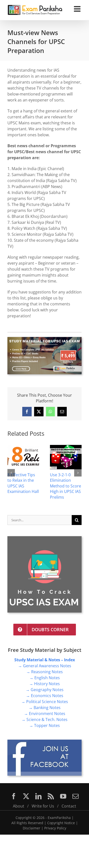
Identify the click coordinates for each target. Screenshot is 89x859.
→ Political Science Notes (44, 701)
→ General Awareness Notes (44, 665)
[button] (11, 473)
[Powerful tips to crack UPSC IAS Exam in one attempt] (33, 447)
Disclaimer (31, 828)
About (18, 806)
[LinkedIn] (38, 796)
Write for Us (43, 806)
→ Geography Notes (45, 689)
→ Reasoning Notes (44, 671)
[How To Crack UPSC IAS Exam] (44, 538)
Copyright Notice (61, 822)
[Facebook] (13, 796)
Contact (69, 806)
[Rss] (50, 796)
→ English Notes (44, 677)
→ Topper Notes (44, 725)
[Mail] (75, 796)
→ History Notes (44, 683)
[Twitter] (26, 796)
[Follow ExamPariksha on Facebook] (44, 741)
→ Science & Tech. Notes (44, 719)
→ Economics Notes (44, 695)
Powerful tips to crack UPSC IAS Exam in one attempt (31, 483)
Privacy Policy (55, 828)
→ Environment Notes (44, 713)
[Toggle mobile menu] (78, 9)
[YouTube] (63, 796)
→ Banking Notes (45, 707)
